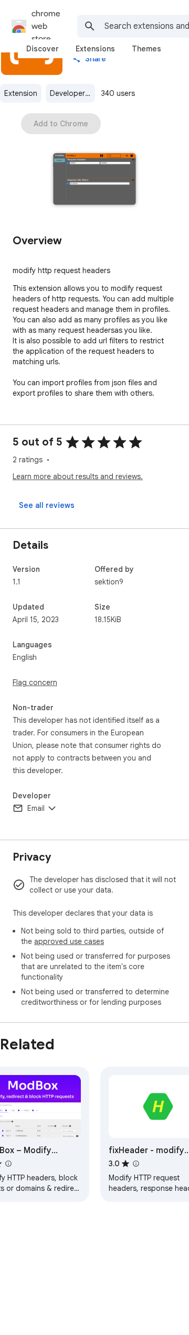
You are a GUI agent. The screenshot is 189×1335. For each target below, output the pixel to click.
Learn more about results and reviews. (78, 476)
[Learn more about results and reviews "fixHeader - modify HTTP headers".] (136, 1163)
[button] (95, 180)
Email (36, 808)
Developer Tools (72, 93)
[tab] (42, 48)
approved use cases (69, 941)
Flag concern (35, 682)
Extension (20, 93)
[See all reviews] (47, 505)
